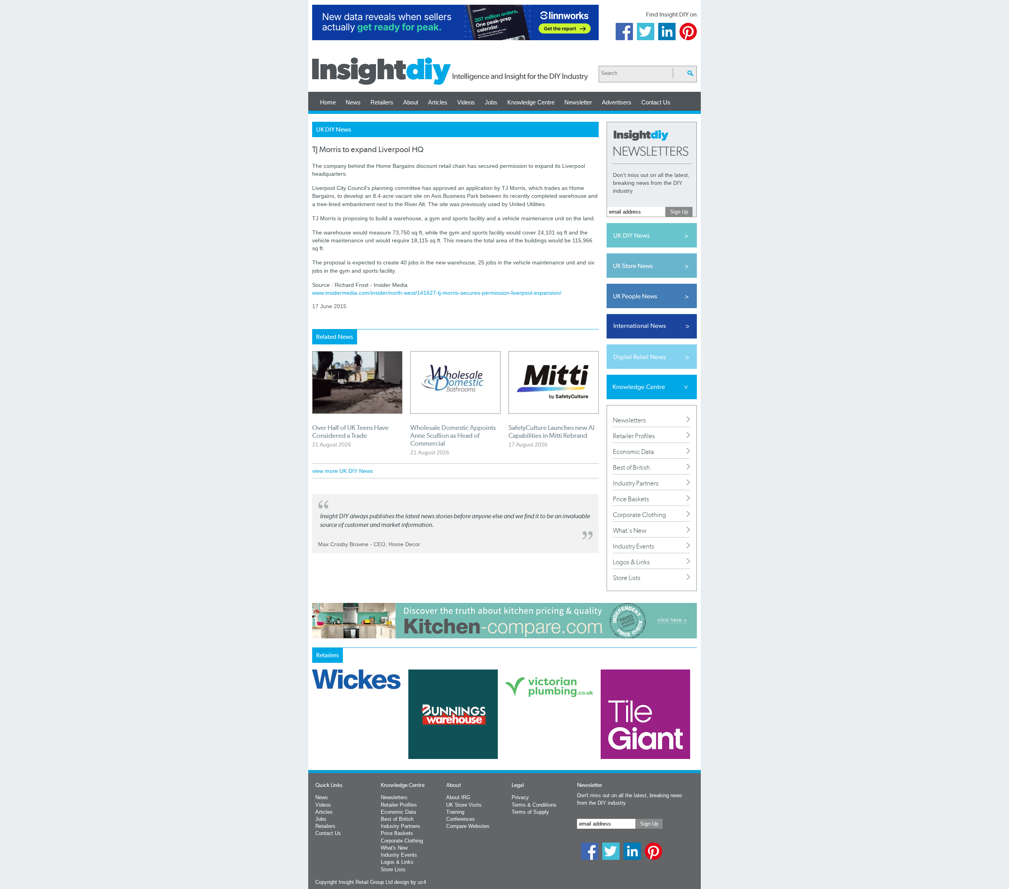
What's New (629, 530)
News (353, 102)
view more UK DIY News (342, 471)
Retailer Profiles (634, 436)
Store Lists (626, 578)
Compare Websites (468, 826)
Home (328, 102)
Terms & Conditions (534, 805)
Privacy (520, 797)
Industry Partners (636, 483)
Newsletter (578, 102)
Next (536, 735)
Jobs (491, 102)
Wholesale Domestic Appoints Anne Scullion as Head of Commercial (453, 435)
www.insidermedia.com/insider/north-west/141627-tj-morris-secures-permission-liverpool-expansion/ (436, 293)
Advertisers (616, 102)
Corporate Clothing (639, 515)
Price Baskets (631, 499)
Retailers (381, 102)
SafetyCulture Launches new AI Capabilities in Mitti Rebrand (551, 431)
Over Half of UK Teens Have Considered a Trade (350, 431)
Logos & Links (631, 562)
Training (455, 812)
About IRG (458, 797)
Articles (437, 102)
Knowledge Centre (531, 102)
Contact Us (655, 102)
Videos (466, 102)
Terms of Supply (530, 812)
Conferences (460, 819)
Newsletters (629, 420)
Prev (316, 735)
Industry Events (633, 546)
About (410, 102)
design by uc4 (410, 882)
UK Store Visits (464, 805)
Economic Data (633, 452)
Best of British (631, 467)
